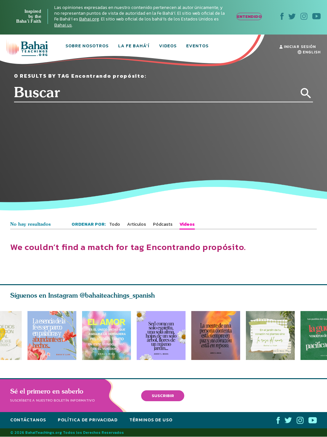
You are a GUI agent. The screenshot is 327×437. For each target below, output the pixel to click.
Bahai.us (63, 25)
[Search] (306, 93)
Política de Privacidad (88, 420)
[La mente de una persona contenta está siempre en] (218, 335)
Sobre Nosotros (87, 46)
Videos (168, 46)
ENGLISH (311, 52)
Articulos (136, 224)
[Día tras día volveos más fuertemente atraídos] (164, 335)
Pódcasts (162, 224)
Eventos (197, 46)
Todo (114, 224)
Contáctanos (28, 420)
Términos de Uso (150, 420)
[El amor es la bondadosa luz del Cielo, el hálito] (106, 335)
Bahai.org (89, 19)
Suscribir (163, 396)
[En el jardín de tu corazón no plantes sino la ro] (273, 335)
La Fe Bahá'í (133, 46)
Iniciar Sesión (299, 46)
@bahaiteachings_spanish (117, 295)
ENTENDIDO (249, 16)
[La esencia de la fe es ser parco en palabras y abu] (51, 335)
